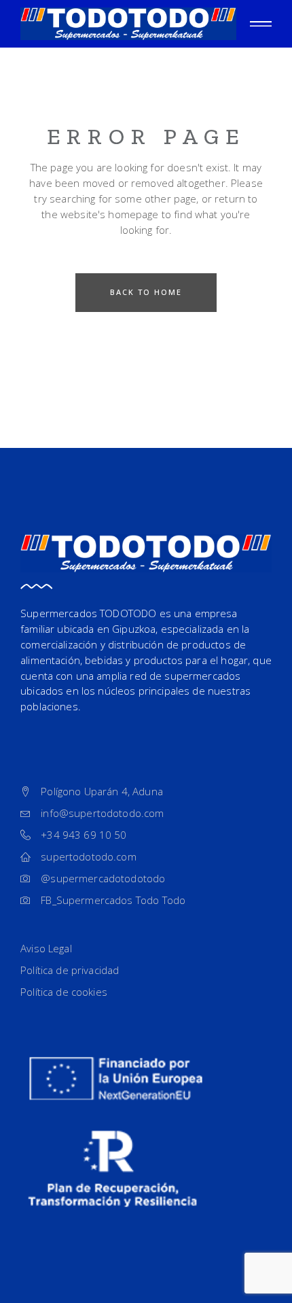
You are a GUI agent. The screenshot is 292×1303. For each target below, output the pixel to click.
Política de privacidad (69, 970)
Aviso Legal (46, 948)
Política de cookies (63, 991)
